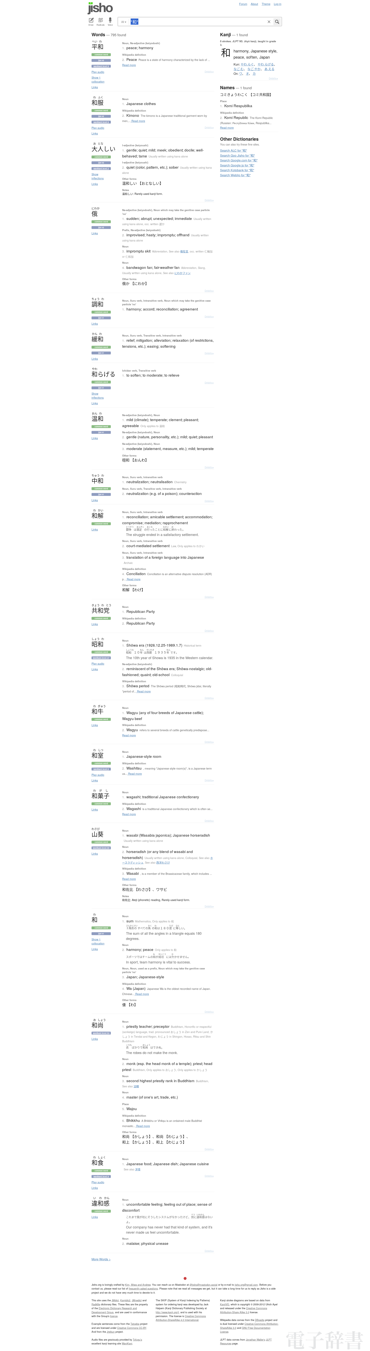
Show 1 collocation (98, 79)
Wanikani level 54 (101, 1033)
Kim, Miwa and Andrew (138, 1284)
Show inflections (98, 176)
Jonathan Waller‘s (255, 1339)
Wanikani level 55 (101, 847)
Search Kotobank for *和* (237, 170)
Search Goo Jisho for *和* (237, 155)
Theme (266, 4)
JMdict (115, 1300)
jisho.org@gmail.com (246, 1284)
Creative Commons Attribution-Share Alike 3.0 (243, 1310)
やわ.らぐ (247, 64)
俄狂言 (184, 251)
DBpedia (259, 1320)
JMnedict (137, 1300)
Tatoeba (134, 1324)
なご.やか (254, 69)
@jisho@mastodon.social (203, 1284)
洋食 (137, 1169)
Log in (277, 4)
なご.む (239, 69)
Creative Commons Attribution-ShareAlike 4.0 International (181, 1318)
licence (114, 1316)
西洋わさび (163, 862)
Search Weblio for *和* (235, 175)
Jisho (100, 8)
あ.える (269, 69)
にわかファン (182, 273)
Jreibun (111, 1331)
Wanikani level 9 (101, 66)
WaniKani (127, 1343)
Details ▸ (209, 71)
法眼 (136, 1086)
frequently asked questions (143, 1288)
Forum (243, 4)
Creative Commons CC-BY (131, 1328)
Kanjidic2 (125, 1300)
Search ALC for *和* (233, 150)
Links (95, 87)
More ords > (101, 1259)
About (254, 4)
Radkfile (96, 1304)
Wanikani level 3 (101, 168)
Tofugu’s (137, 1339)
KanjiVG (224, 1304)
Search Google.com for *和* (239, 160)
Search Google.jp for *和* (237, 165)
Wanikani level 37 (101, 657)
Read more (129, 65)
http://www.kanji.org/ (167, 1312)
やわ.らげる (266, 64)
